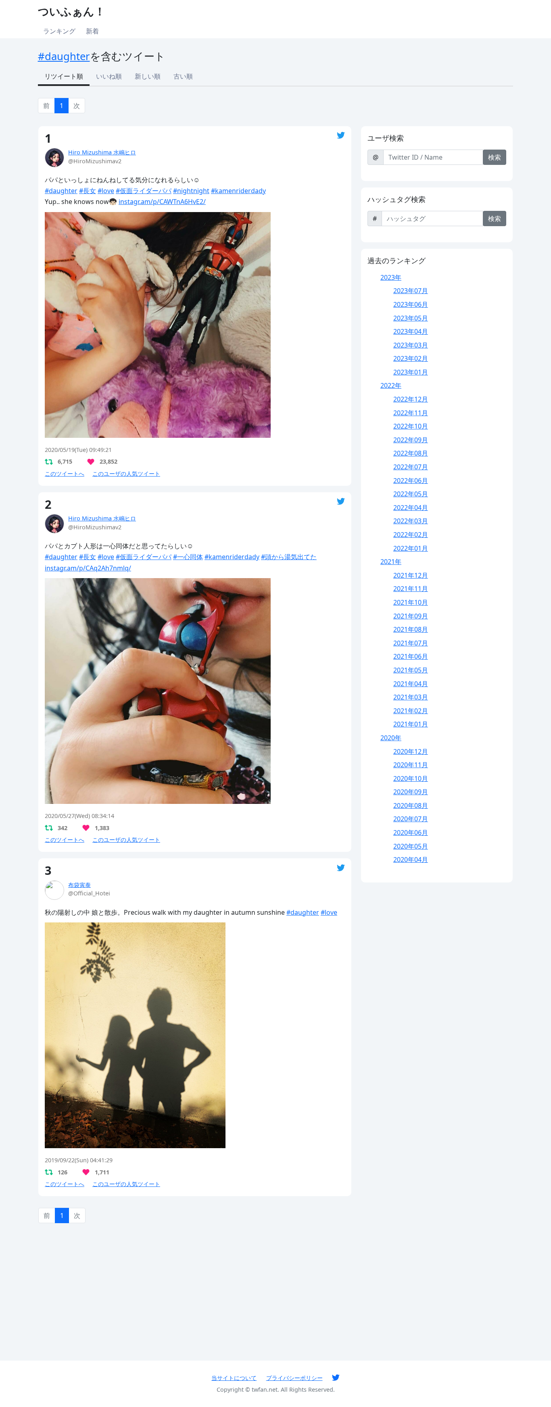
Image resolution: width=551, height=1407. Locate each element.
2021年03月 (410, 697)
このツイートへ (64, 473)
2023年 (390, 277)
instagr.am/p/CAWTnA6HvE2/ (162, 201)
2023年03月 (410, 345)
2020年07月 (410, 818)
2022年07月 (410, 466)
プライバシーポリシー (294, 1378)
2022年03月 (410, 520)
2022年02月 (410, 534)
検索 (494, 157)
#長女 (87, 190)
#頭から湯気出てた (289, 556)
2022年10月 (410, 426)
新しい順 (148, 76)
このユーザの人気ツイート (126, 473)
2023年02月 (410, 358)
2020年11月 (410, 764)
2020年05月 (410, 846)
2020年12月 (410, 751)
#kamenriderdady (238, 190)
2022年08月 (410, 453)
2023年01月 (410, 372)
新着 (92, 31)
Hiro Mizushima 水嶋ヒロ (102, 152)
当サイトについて (234, 1378)
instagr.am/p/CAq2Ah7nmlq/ (88, 568)
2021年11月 (410, 588)
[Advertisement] (194, 1291)
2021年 (390, 561)
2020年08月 (410, 805)
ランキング (59, 31)
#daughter (64, 56)
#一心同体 (188, 556)
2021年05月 (410, 670)
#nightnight (191, 190)
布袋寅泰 (79, 885)
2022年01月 (410, 548)
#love (106, 190)
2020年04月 (410, 859)
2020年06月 (410, 832)
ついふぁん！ (71, 11)
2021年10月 (410, 602)
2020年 (390, 737)
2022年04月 (410, 507)
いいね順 (109, 76)
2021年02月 (410, 710)
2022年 (390, 385)
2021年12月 (410, 575)
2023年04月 (410, 331)
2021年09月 (410, 616)
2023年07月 (410, 290)
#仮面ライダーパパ (143, 190)
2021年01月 (410, 724)
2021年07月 (410, 643)
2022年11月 (410, 412)
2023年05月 (410, 318)
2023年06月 (410, 304)
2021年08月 (410, 629)
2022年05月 (410, 493)
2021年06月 (410, 656)
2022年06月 (410, 480)
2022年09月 (410, 439)
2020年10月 (410, 778)
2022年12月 (410, 399)
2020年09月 (410, 791)
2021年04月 (410, 683)
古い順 (183, 76)
